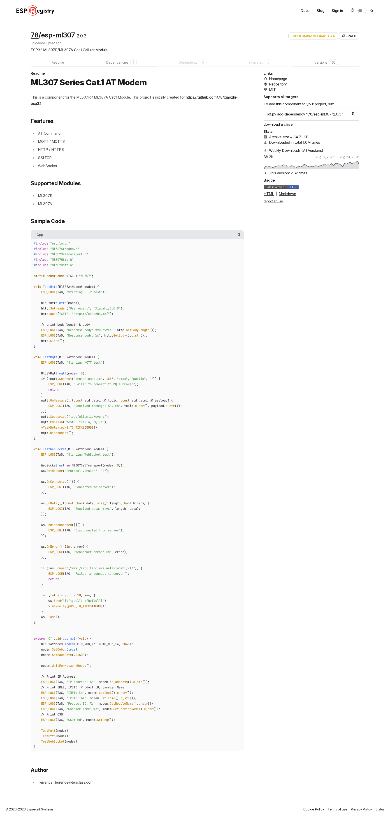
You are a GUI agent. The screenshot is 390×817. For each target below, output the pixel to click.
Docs (305, 10)
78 (35, 35)
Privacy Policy (361, 809)
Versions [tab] (325, 62)
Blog (321, 10)
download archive (278, 124)
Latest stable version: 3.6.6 (313, 36)
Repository (278, 84)
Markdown (287, 194)
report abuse (273, 201)
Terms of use (337, 809)
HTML (269, 194)
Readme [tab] (58, 62)
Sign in (337, 10)
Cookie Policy (313, 809)
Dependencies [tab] (120, 62)
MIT (272, 89)
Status (380, 809)
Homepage (278, 78)
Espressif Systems (40, 809)
